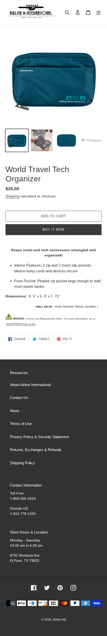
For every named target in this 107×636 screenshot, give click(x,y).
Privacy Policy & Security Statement (39, 437)
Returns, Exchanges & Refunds (35, 450)
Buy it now (53, 229)
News (14, 411)
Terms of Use (21, 424)
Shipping (12, 196)
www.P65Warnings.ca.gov (21, 323)
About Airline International (30, 385)
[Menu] (98, 12)
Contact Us (19, 397)
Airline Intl (59, 619)
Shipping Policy (22, 463)
